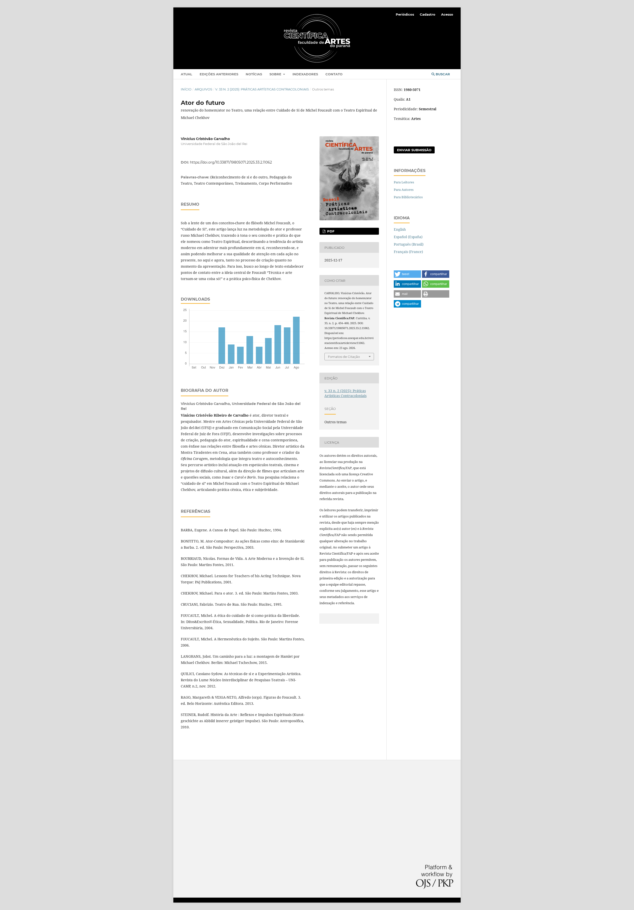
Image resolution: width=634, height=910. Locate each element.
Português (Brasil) (408, 244)
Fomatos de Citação (344, 357)
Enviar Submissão (414, 150)
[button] (407, 274)
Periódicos (405, 14)
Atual (186, 74)
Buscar (442, 74)
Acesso (447, 14)
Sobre (275, 74)
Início (186, 89)
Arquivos (203, 89)
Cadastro (427, 14)
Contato (334, 74)
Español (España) (408, 236)
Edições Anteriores (219, 74)
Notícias (254, 74)
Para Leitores (404, 182)
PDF (330, 231)
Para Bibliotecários (408, 197)
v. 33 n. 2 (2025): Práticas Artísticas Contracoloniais (262, 89)
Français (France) (408, 251)
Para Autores (404, 189)
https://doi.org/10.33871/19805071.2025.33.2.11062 (231, 162)
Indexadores (305, 74)
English (400, 229)
